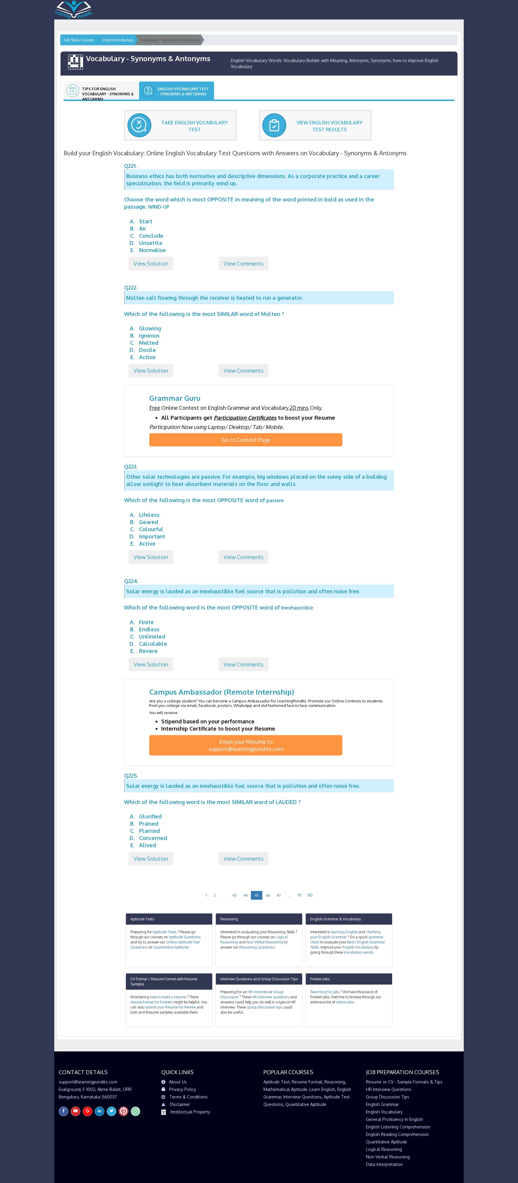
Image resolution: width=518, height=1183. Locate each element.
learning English (344, 932)
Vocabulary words (358, 952)
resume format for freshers (151, 1002)
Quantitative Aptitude (171, 947)
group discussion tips (264, 1007)
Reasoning (229, 919)
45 (257, 895)
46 (268, 895)
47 (279, 895)
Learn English (322, 1089)
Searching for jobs (325, 992)
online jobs (345, 1002)
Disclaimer (180, 1104)
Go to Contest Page (246, 440)
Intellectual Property (190, 1111)
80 (310, 895)
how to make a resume (168, 997)
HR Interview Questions (388, 1089)
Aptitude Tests (142, 919)
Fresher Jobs (319, 979)
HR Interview (258, 992)
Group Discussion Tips (279, 979)
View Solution (151, 263)
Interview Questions (236, 979)
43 (234, 895)
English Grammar (324, 919)
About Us (178, 1081)
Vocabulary (352, 919)
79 (299, 895)
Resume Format (307, 1081)
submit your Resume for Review (170, 1007)
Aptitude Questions (185, 937)
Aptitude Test (276, 1081)
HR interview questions (270, 997)
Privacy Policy (182, 1089)
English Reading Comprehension (397, 1134)
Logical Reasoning (384, 1149)
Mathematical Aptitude (285, 1089)
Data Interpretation (384, 1164)
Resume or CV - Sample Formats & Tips (404, 1081)
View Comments (243, 263)
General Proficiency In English (394, 1119)
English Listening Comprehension (398, 1126)
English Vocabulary (358, 947)
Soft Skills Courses (79, 40)
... (224, 895)
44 (245, 895)
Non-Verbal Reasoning (264, 942)
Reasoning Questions (257, 947)
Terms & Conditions (188, 1096)
